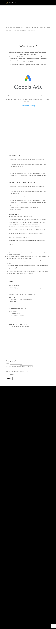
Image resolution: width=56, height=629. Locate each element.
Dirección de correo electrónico (13, 366)
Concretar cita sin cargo (28, 106)
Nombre (7, 363)
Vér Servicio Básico (28, 121)
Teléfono (8, 369)
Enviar (9, 378)
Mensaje (7, 376)
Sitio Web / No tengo (10, 371)
